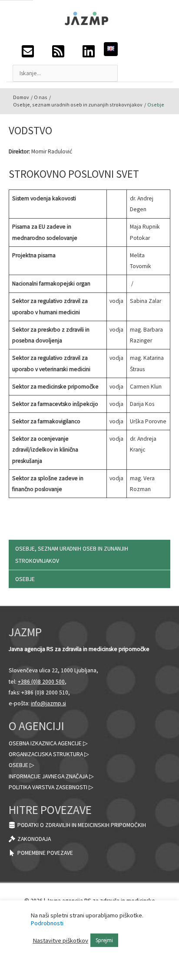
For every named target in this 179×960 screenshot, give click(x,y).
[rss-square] (58, 53)
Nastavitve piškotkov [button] (60, 940)
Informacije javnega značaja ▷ (51, 776)
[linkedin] (88, 53)
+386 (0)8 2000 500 (41, 681)
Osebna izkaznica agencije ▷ (48, 743)
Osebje (25, 579)
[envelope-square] (28, 53)
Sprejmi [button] (104, 940)
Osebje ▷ (21, 765)
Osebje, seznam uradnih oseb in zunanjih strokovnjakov (71, 554)
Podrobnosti (46, 923)
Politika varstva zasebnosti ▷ (51, 787)
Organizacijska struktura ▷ (49, 754)
